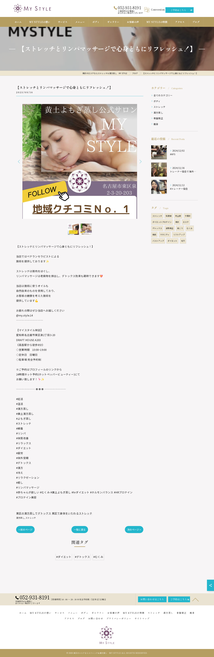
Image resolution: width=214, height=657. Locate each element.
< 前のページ (25, 529)
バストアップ (158, 240)
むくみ (190, 228)
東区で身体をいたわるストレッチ (72, 513)
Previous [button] (19, 161)
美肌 (154, 234)
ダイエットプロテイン (162, 222)
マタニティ (165, 234)
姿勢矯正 (169, 228)
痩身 (156, 124)
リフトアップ (179, 234)
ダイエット (172, 240)
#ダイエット (63, 557)
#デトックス (82, 557)
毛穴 (183, 240)
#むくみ (98, 557)
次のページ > (134, 529)
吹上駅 (178, 215)
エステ (186, 222)
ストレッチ (31, 517)
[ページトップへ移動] (195, 599)
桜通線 (169, 215)
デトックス (157, 228)
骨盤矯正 (158, 118)
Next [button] (140, 161)
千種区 (188, 215)
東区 (177, 222)
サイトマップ (142, 618)
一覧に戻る (80, 529)
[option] (79, 161)
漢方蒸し (20, 517)
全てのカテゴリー (163, 95)
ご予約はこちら (178, 10)
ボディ (157, 101)
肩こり (180, 228)
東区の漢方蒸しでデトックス (33, 513)
